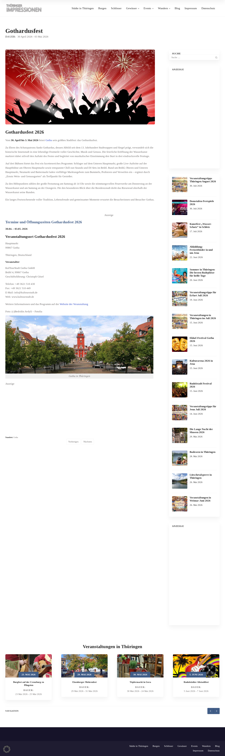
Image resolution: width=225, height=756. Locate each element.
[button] (6, 749)
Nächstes (87, 441)
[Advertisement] (127, 267)
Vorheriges (73, 441)
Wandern (163, 8)
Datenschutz (208, 8)
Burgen (102, 8)
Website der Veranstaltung (74, 304)
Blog (177, 8)
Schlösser (116, 8)
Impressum (191, 8)
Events (147, 8)
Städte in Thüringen (83, 8)
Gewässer (131, 8)
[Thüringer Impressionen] (25, 8)
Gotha (48, 140)
